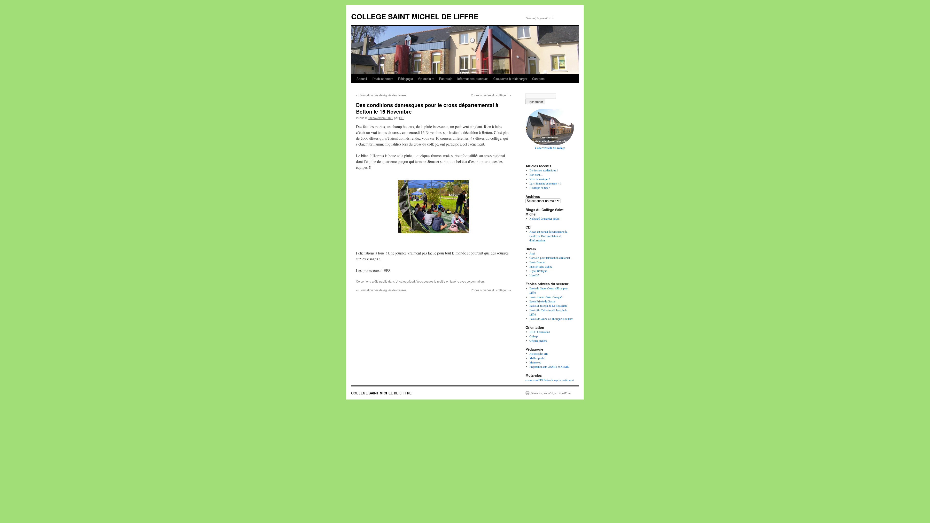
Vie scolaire (426, 78)
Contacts (538, 78)
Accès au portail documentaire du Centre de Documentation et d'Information (548, 236)
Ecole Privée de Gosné (542, 301)
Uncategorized (405, 281)
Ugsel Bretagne (538, 271)
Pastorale (445, 78)
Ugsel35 (534, 275)
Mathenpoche (537, 358)
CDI (401, 118)
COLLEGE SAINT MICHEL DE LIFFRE (415, 16)
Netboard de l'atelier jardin (544, 218)
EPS (540, 380)
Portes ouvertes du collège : (491, 95)
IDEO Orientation (539, 332)
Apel (532, 253)
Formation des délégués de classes (381, 95)
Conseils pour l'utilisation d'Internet (549, 258)
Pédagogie (405, 78)
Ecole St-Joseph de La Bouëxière (548, 306)
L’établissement (382, 78)
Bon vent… (536, 175)
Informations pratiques (472, 78)
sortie (565, 380)
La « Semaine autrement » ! (545, 183)
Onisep (533, 336)
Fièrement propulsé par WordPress (550, 393)
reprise (557, 380)
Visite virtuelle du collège (550, 148)
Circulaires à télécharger (510, 78)
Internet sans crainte (540, 266)
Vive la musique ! (539, 179)
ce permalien (475, 281)
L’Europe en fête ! (539, 188)
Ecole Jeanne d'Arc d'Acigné (545, 297)
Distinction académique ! (543, 170)
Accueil (361, 78)
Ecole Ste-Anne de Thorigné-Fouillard (551, 319)
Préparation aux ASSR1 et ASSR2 (549, 367)
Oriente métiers (538, 340)
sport (571, 380)
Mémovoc (535, 362)
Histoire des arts (538, 353)
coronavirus (532, 380)
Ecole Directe (537, 262)
